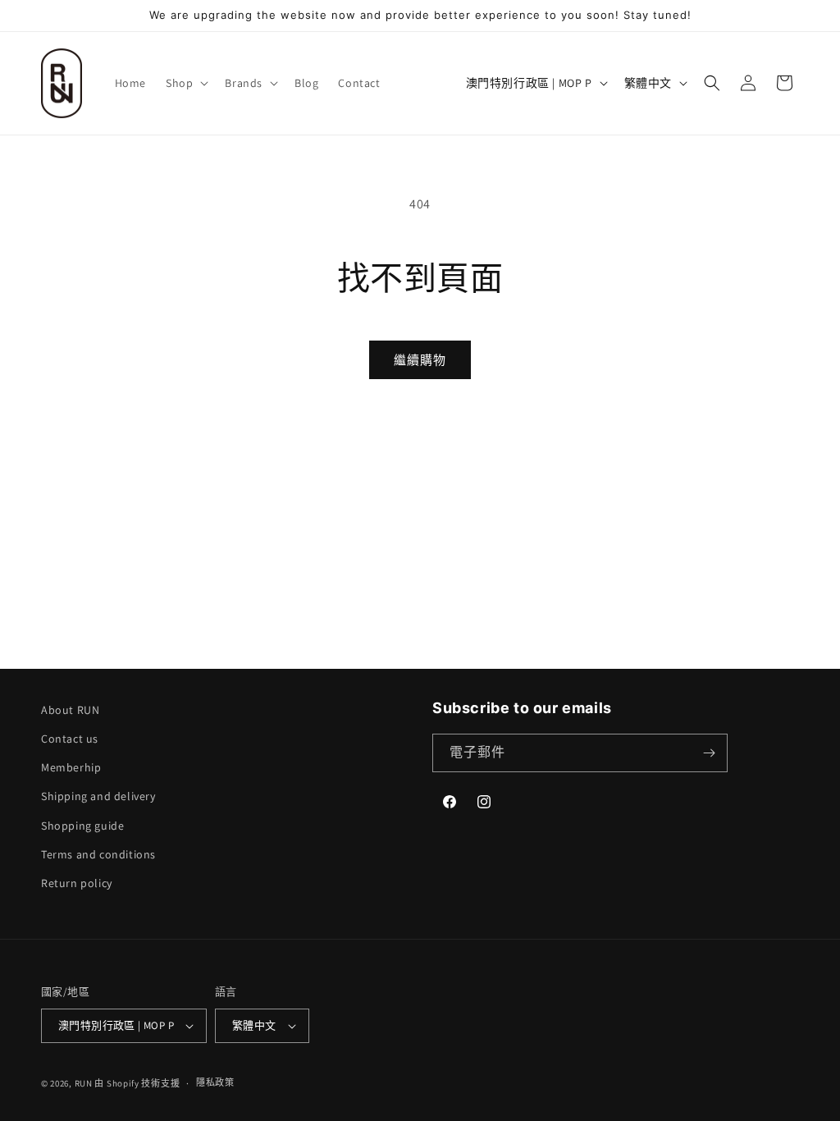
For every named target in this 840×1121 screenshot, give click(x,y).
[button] (185, 83)
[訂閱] (709, 753)
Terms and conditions (98, 854)
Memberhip (71, 767)
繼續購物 (420, 360)
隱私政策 (215, 1082)
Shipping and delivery (98, 796)
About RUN (70, 709)
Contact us (69, 738)
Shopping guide (82, 825)
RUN (84, 1083)
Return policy (76, 883)
